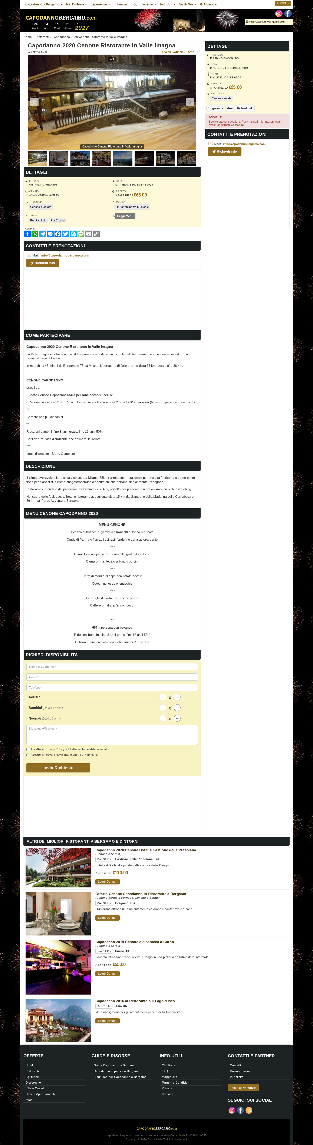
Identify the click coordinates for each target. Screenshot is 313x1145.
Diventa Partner (241, 1071)
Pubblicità (237, 1076)
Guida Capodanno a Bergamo (114, 1065)
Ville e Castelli (35, 1088)
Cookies (167, 1094)
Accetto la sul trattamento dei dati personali (69, 749)
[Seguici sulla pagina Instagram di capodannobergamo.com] (279, 13)
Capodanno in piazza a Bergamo (116, 1071)
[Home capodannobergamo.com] (73, 17)
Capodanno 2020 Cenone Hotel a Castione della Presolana (145, 850)
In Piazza (120, 4)
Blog (134, 4)
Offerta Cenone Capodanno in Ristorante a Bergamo (140, 894)
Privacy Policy (55, 749)
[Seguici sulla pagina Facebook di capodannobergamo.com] (288, 13)
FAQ (165, 1071)
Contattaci (238, 124)
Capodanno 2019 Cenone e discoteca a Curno (134, 942)
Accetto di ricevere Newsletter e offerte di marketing (64, 754)
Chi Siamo (169, 1065)
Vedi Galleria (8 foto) (180, 52)
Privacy (167, 1088)
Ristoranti (39, 52)
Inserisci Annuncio (243, 1087)
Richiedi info (245, 108)
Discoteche (33, 1082)
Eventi (30, 1099)
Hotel (29, 1065)
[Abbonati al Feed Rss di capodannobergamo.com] (249, 1110)
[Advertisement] (112, 299)
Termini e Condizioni (176, 1082)
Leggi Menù (125, 216)
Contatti (235, 1065)
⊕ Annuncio (208, 4)
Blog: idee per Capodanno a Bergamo (120, 1076)
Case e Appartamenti (40, 1094)
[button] (190, 102)
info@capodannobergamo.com (266, 21)
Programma (215, 108)
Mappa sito (169, 1076)
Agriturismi (33, 1076)
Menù (230, 108)
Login (282, 3)
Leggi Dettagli (107, 881)
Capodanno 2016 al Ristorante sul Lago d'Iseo (135, 1001)
